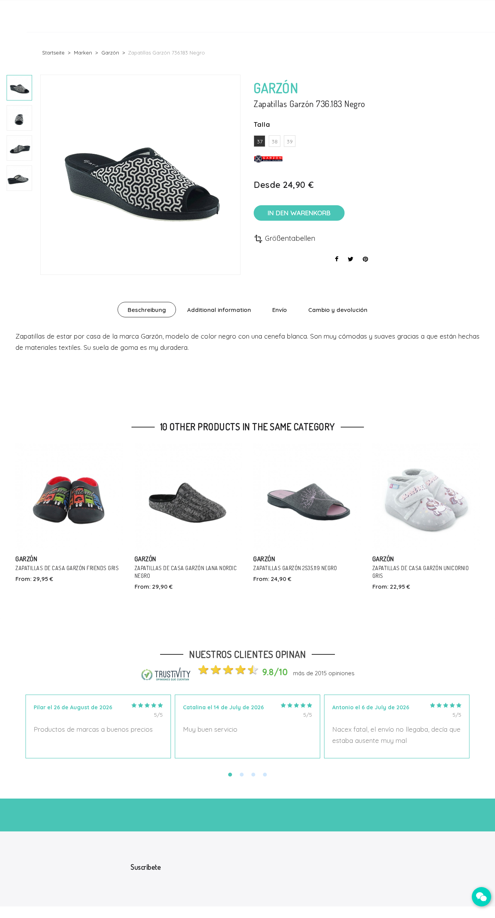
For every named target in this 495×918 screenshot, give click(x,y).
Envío (279, 309)
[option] (19, 88)
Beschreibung (147, 309)
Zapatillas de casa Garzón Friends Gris (67, 568)
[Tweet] (350, 259)
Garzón (26, 559)
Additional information (219, 309)
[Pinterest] (365, 259)
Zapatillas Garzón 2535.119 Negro (295, 568)
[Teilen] (336, 259)
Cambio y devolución (337, 309)
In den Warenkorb (299, 213)
